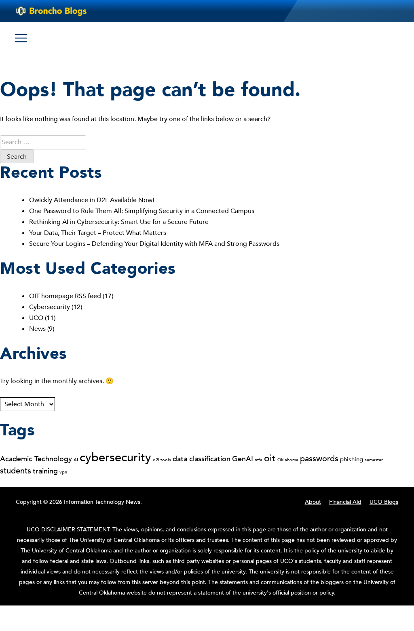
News (37, 328)
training (45, 471)
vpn (63, 472)
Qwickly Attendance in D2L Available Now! (91, 200)
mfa (258, 460)
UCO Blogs (384, 502)
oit (270, 458)
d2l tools (162, 460)
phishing (351, 459)
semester (374, 460)
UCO (36, 317)
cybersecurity (115, 458)
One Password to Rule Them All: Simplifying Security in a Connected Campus (142, 211)
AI (76, 460)
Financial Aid (345, 502)
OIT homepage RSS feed (65, 296)
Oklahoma (287, 460)
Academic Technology (36, 459)
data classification (201, 459)
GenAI (242, 459)
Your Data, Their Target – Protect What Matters (98, 232)
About (313, 502)
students (15, 470)
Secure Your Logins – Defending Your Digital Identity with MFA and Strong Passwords (154, 243)
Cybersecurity (49, 307)
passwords (319, 458)
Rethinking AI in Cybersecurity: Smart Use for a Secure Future (119, 221)
